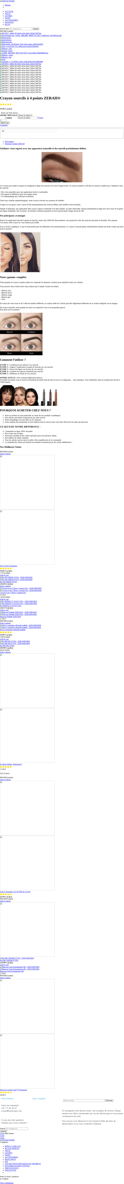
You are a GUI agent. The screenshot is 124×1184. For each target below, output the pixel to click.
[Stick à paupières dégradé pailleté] (62, 626)
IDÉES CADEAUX (13, 1146)
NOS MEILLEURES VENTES (17, 1166)
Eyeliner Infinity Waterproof (11, 764)
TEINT (8, 18)
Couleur (8, 118)
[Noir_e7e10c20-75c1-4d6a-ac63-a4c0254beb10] (19, 46)
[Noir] (2, 59)
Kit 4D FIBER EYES (8, 582)
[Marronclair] (5, 38)
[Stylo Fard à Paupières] (62, 510)
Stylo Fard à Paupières (8, 566)
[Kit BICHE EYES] (62, 642)
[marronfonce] (6, 40)
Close (2, 1133)
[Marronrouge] (6, 42)
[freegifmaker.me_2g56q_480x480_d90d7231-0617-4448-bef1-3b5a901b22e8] (31, 35)
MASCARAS (10, 1159)
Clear (41, 118)
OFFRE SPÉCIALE (8, 115)
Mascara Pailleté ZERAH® (10, 617)
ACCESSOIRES (11, 20)
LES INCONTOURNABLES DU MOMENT (23, 1164)
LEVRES (8, 16)
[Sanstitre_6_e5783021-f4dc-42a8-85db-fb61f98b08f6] (21, 62)
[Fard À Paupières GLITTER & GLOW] (62, 836)
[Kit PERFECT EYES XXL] (62, 602)
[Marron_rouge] (6, 55)
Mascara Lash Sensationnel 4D (12, 971)
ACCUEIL (9, 11)
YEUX (7, 14)
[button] (6, 104)
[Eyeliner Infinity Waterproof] (62, 708)
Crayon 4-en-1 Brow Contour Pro (13, 593)
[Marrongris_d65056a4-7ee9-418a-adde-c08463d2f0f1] (21, 44)
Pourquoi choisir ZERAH (15, 144)
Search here (4, 29)
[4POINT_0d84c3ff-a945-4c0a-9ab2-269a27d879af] (20, 33)
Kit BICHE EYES (7, 646)
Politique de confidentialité (92, 1116)
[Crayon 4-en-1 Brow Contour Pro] (62, 589)
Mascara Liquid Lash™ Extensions (13, 1090)
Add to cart (5, 123)
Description (9, 142)
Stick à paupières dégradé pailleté (12, 630)
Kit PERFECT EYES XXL (10, 606)
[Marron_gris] (5, 57)
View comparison (6, 1183)
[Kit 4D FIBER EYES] (62, 578)
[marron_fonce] (6, 51)
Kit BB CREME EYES (9, 960)
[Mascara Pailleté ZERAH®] (62, 613)
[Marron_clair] (6, 49)
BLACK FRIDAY (12, 1148)
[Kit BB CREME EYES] (62, 930)
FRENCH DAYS (12, 1168)
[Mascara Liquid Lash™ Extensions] (62, 1034)
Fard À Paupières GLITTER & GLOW (15, 892)
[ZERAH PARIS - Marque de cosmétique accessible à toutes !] (7, 1)
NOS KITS (9, 22)
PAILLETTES (10, 1170)
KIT (6, 1162)
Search (35, 29)
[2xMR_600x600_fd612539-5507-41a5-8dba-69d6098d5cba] (24, 53)
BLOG (7, 24)
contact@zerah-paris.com (112, 1123)
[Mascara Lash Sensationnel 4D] (62, 968)
